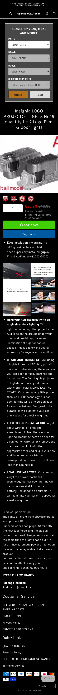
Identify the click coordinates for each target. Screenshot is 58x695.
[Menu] (3, 13)
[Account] (47, 13)
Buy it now (29, 234)
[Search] (10, 13)
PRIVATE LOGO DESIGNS (18, 629)
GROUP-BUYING (13, 616)
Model (11, 65)
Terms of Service (13, 665)
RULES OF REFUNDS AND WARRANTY (26, 659)
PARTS (11, 39)
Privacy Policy (11, 622)
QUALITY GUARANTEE (16, 646)
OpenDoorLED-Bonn (32, 690)
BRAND (12, 52)
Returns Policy (12, 652)
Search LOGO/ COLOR (20, 79)
